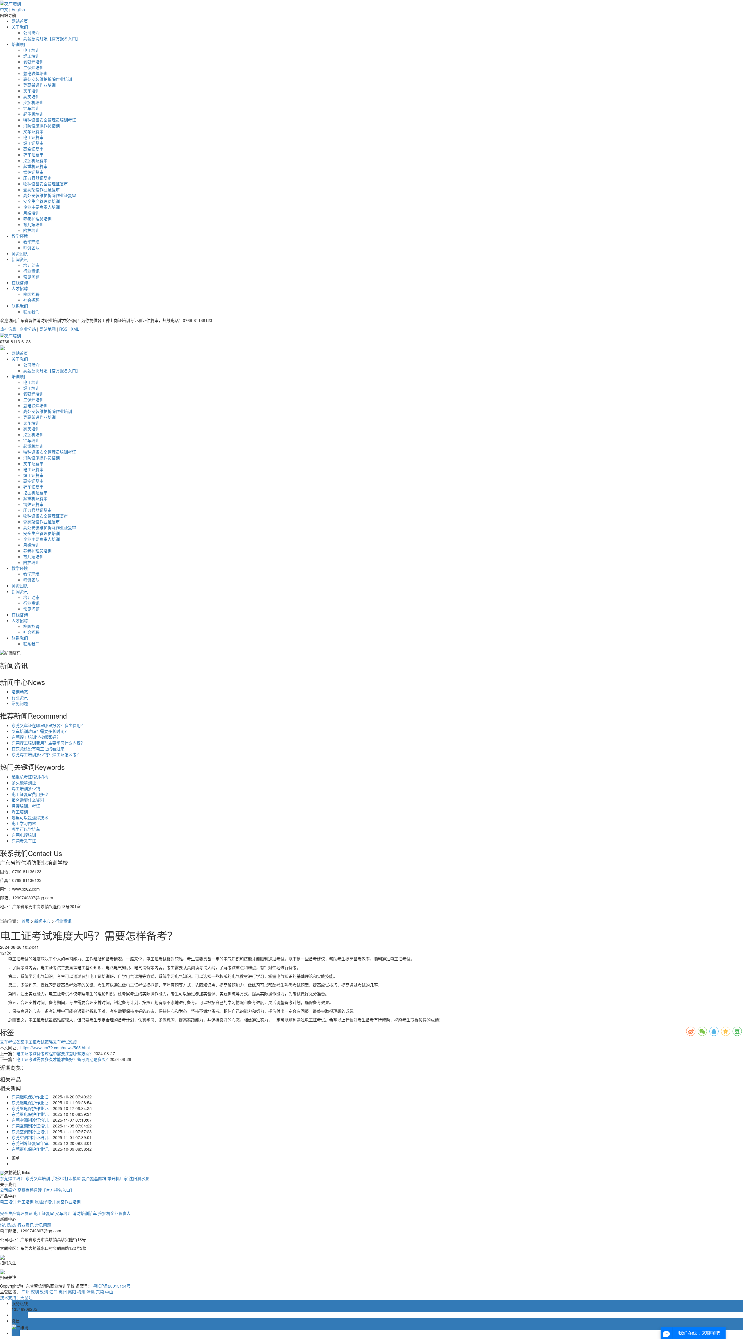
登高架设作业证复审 (41, 189)
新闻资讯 (20, 259)
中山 (109, 1292)
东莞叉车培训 (38, 1178)
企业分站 (28, 329)
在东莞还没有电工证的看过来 (38, 748)
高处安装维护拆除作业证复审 (49, 195)
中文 (4, 9)
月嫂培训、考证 (26, 806)
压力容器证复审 (37, 178)
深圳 (35, 1292)
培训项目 (20, 44)
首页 (25, 921)
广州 (25, 1292)
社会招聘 (31, 300)
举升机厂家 (118, 1178)
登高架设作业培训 (39, 85)
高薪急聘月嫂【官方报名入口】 (51, 38)
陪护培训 (31, 230)
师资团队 (31, 247)
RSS (63, 329)
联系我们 (20, 306)
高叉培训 (31, 96)
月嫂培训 (31, 213)
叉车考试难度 (65, 1042)
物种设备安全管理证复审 (45, 184)
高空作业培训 (68, 1201)
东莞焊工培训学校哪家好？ (36, 737)
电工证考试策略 (38, 1042)
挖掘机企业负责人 (114, 1213)
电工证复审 (33, 137)
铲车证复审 (33, 154)
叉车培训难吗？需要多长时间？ (40, 731)
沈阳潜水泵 (139, 1178)
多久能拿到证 (24, 782)
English (18, 9)
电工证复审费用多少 (30, 794)
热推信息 (8, 329)
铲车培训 (31, 108)
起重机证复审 (35, 166)
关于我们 (20, 27)
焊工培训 (31, 56)
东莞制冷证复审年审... (32, 1143)
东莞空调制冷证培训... (32, 1120)
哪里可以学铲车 (26, 829)
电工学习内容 (24, 823)
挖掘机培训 (33, 102)
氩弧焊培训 (33, 62)
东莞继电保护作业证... (32, 1097)
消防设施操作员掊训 (41, 125)
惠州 (63, 1292)
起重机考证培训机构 (30, 777)
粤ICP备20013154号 (112, 1286)
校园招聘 (31, 294)
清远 (90, 1292)
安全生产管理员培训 (41, 201)
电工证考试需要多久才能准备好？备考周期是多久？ (63, 1059)
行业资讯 (31, 271)
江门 (53, 1292)
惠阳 (72, 1292)
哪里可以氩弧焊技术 (30, 817)
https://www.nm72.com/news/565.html (55, 1047)
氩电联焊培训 (35, 73)
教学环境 (20, 236)
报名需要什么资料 (28, 800)
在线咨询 (20, 282)
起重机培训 (33, 114)
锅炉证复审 (33, 172)
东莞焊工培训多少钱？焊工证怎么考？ (46, 754)
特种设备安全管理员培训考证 (49, 120)
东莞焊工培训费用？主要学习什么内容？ (48, 743)
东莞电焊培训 (24, 835)
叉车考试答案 (12, 1042)
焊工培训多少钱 (26, 788)
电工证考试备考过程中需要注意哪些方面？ (54, 1053)
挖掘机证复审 (35, 160)
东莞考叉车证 (24, 841)
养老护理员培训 (37, 218)
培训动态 (31, 265)
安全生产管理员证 (16, 1213)
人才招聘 (20, 288)
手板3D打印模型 (66, 1178)
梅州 (81, 1292)
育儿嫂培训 (33, 224)
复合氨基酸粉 (94, 1178)
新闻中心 (42, 921)
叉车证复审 (33, 131)
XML (75, 329)
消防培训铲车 (85, 1213)
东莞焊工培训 (12, 1178)
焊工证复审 (33, 143)
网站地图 (47, 329)
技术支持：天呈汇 (16, 1297)
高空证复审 (33, 149)
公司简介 (31, 32)
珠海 (44, 1292)
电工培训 (31, 50)
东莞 (100, 1292)
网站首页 (20, 21)
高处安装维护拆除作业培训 (47, 79)
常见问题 (31, 277)
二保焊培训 (33, 67)
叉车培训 (31, 91)
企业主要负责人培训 (41, 207)
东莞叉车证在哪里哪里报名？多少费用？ (48, 725)
